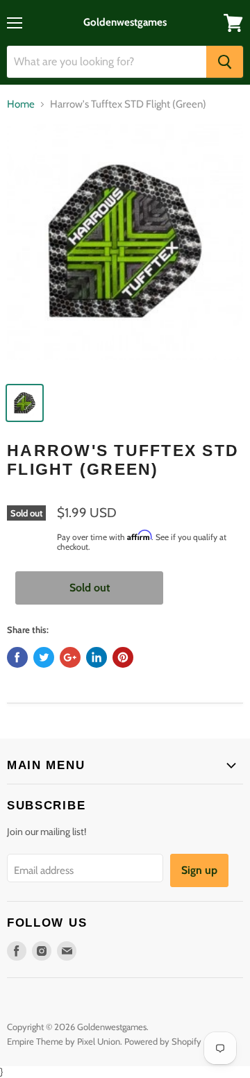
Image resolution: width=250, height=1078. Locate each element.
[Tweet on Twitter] (43, 657)
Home (21, 104)
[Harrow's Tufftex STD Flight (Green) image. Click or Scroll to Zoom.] (125, 249)
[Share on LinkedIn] (96, 657)
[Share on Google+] (70, 657)
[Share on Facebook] (17, 657)
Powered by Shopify (162, 1041)
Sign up (199, 870)
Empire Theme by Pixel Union (63, 1041)
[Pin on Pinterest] (122, 657)
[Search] (224, 62)
